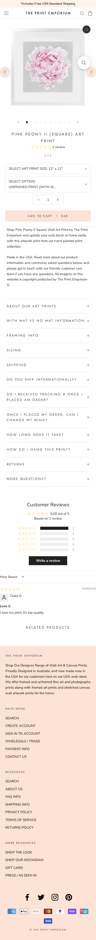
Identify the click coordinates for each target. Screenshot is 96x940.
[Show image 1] (27, 122)
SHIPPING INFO (17, 804)
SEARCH (12, 718)
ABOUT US (14, 789)
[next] (91, 72)
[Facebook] (27, 900)
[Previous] (18, 122)
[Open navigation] (6, 13)
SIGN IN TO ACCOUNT (22, 733)
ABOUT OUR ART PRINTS (31, 306)
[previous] (5, 72)
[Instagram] (55, 900)
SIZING (14, 350)
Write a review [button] (48, 560)
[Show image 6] (50, 122)
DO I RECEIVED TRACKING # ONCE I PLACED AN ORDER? (45, 397)
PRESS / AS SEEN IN (21, 875)
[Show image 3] (36, 122)
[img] (10, 589)
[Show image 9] (64, 122)
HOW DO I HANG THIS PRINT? (39, 449)
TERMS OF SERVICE (20, 820)
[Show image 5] (46, 122)
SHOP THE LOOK (18, 852)
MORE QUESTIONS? (26, 478)
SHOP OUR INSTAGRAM (24, 860)
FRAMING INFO (23, 335)
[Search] (82, 13)
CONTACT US (16, 756)
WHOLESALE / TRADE (22, 741)
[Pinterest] (68, 900)
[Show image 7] (55, 122)
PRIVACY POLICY (18, 812)
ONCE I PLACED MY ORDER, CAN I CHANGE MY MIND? (43, 417)
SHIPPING (17, 365)
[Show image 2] (32, 122)
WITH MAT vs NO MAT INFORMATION (46, 320)
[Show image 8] (60, 122)
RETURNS (16, 464)
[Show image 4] (41, 122)
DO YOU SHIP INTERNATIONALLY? (42, 379)
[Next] (77, 122)
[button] (41, 147)
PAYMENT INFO (17, 749)
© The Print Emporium (48, 930)
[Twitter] (41, 900)
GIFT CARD (14, 868)
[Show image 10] (69, 122)
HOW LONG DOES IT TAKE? (35, 434)
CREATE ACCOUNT (20, 726)
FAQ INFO (13, 796)
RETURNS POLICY (19, 827)
